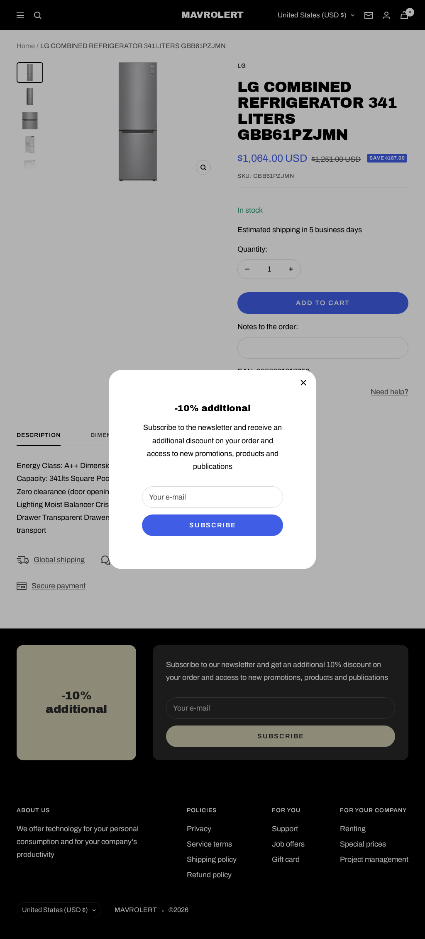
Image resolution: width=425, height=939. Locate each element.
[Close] (303, 383)
